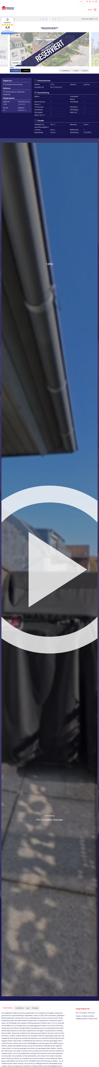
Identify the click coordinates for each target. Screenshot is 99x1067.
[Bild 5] (28, 67)
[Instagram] (96, 1)
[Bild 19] (83, 67)
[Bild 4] (24, 67)
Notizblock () (65, 70)
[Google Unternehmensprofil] (90, 1)
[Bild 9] (44, 67)
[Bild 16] (71, 67)
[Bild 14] (63, 67)
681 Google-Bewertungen (7, 31)
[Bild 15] (67, 67)
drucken (85, 70)
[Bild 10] (48, 67)
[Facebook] (87, 1)
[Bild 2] (16, 67)
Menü (90, 10)
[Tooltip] (12, 33)
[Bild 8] (40, 67)
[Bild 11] (51, 67)
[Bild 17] (75, 67)
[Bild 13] (59, 67)
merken (76, 70)
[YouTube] (93, 1)
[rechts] (58, 18)
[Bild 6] (32, 67)
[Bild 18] (79, 67)
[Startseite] (8, 8)
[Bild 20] (87, 67)
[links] (40, 18)
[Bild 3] (20, 67)
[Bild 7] (36, 67)
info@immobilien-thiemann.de (86, 1019)
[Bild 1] (12, 67)
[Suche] (81, 1)
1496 (5, 104)
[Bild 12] (55, 67)
